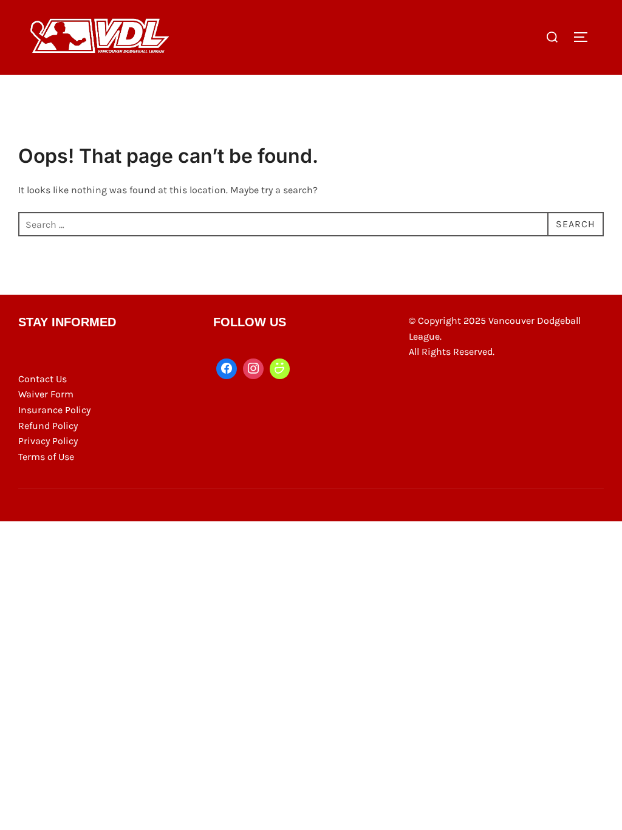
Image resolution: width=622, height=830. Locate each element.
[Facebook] (226, 368)
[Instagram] (253, 368)
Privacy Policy (48, 441)
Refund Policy (48, 425)
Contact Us (42, 379)
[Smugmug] (280, 368)
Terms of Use (46, 456)
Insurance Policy (54, 410)
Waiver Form (45, 394)
